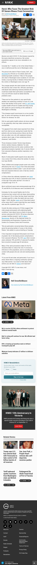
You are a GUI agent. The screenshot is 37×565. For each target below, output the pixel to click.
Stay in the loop (18, 377)
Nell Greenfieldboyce (11, 14)
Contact (5, 533)
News (14, 369)
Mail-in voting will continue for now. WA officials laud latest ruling (18, 337)
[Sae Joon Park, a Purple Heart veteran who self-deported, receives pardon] (26, 445)
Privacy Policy (23, 379)
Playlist (5, 547)
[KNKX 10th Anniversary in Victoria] (18, 397)
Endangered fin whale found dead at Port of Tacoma (26, 473)
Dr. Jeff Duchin (30, 103)
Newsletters (6, 554)
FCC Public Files (23, 553)
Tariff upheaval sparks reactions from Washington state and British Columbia (9, 475)
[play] (3, 563)
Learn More (18, 426)
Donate (31, 2)
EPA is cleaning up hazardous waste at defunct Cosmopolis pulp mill (16, 345)
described (5, 74)
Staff (4, 536)
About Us (5, 529)
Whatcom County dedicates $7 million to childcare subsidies (17, 352)
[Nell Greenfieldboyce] (5, 283)
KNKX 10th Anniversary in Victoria (18, 414)
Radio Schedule (7, 543)
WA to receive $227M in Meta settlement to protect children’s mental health (18, 329)
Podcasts (6, 551)
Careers (21, 529)
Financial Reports (23, 536)
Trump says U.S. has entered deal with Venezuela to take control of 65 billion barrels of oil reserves (10, 456)
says (24, 238)
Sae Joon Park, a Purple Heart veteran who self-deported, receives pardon (26, 455)
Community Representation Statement (23, 541)
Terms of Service (23, 546)
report (18, 167)
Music (7, 369)
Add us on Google (28, 51)
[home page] (9, 3)
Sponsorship (22, 533)
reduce (19, 264)
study (31, 176)
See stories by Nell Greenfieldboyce (22, 285)
